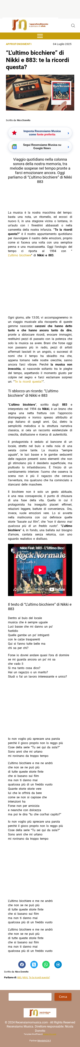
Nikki (25, 977)
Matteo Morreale (49, 1034)
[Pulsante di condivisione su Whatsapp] (46, 964)
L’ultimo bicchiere (19, 255)
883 (19, 977)
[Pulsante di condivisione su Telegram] (58, 964)
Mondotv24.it (44, 1040)
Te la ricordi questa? (29, 381)
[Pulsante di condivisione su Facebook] (22, 964)
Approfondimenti (19, 44)
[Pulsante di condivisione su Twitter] (34, 964)
